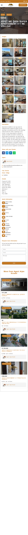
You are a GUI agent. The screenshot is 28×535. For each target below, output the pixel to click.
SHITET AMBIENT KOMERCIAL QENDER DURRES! (13, 295)
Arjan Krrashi (9, 161)
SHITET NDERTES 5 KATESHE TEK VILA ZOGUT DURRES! (13, 350)
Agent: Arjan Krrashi (10, 301)
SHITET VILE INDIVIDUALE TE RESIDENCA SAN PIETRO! (14, 322)
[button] (2, 5)
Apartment (9, 14)
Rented (2, 14)
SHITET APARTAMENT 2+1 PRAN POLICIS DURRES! (14, 378)
